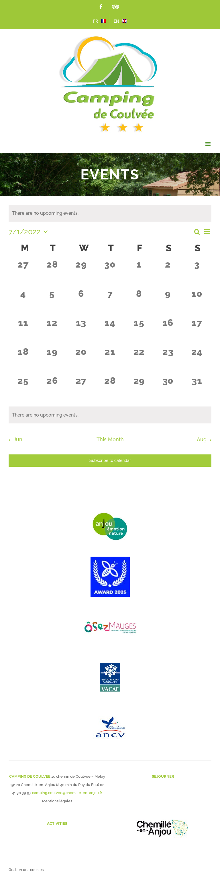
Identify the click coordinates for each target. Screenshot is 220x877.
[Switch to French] (99, 21)
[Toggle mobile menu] (208, 144)
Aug (202, 439)
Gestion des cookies (26, 870)
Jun (17, 439)
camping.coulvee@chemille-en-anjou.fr (67, 793)
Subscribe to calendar (110, 460)
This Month (110, 439)
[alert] (110, 414)
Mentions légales (57, 801)
